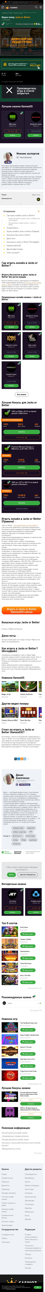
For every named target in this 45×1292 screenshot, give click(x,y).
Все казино (21, 394)
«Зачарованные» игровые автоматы (15, 1136)
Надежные (6, 1189)
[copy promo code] (16, 131)
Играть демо (11, 689)
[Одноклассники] (21, 759)
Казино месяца (30, 1197)
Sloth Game (24, 927)
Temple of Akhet (25, 939)
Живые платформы (32, 1185)
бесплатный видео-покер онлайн (25, 525)
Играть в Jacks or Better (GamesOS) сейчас (22, 610)
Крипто (27, 1182)
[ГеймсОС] (38, 199)
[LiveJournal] (15, 759)
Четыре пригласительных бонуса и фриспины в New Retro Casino (29, 1094)
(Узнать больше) (10, 1288)
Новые (4, 1174)
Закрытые (5, 1182)
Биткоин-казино (8, 1221)
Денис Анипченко (26, 157)
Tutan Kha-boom (25, 963)
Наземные (29, 1193)
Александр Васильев (18, 852)
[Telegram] (24, 759)
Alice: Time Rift (25, 975)
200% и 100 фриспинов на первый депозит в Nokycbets (30, 1109)
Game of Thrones (26, 1047)
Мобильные (29, 1212)
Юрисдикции (29, 1200)
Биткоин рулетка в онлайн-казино (14, 1133)
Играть (12, 135)
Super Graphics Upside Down (29, 1035)
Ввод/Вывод (29, 1178)
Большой (6, 455)
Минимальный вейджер (12, 420)
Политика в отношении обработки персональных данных (33, 1248)
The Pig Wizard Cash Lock (28, 1023)
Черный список (7, 1178)
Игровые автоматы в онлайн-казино (15, 1139)
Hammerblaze (24, 951)
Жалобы (28, 1219)
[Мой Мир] (18, 759)
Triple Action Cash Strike (28, 1071)
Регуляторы (29, 1204)
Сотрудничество (8, 1234)
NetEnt (4, 723)
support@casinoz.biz (35, 3)
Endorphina (23, 929)
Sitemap (28, 1268)
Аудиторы (28, 1208)
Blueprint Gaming (25, 1025)
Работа (4, 1238)
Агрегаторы (29, 1189)
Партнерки (6, 1242)
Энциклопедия (7, 1225)
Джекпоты (5, 1185)
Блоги (27, 1215)
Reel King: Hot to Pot (27, 1059)
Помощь (28, 1254)
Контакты (28, 1258)
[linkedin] (17, 785)
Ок (38, 1287)
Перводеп (6, 491)
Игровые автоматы (9, 1193)
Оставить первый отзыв (24, 24)
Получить (21, 432)
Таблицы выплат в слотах (11, 1149)
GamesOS (5, 697)
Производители (30, 1174)
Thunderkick (24, 942)
